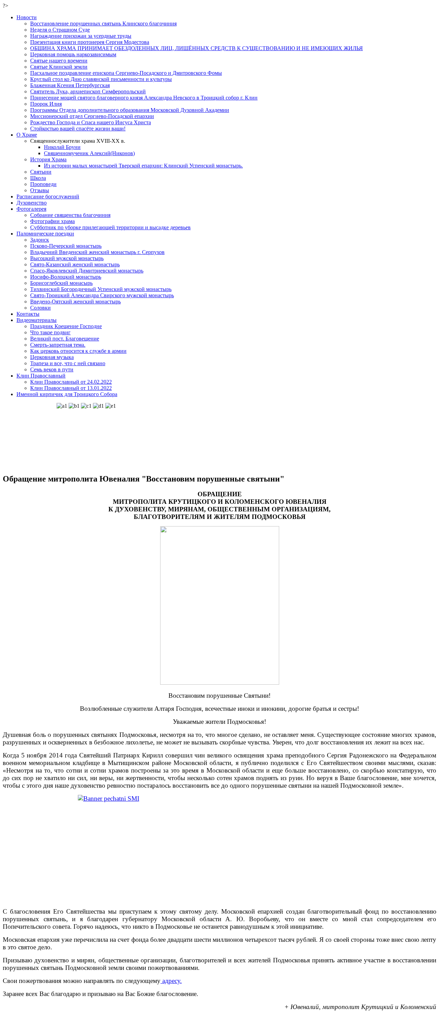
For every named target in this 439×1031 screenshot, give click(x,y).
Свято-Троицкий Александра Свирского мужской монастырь (102, 295)
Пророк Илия (46, 104)
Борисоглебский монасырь (61, 283)
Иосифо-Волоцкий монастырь (65, 277)
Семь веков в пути (51, 369)
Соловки (40, 308)
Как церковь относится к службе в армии (78, 351)
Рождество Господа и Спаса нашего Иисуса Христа (90, 122)
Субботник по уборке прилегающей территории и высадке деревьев (110, 227)
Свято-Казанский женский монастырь (75, 264)
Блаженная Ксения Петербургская (70, 85)
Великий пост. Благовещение (64, 338)
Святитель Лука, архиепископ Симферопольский (88, 91)
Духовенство (31, 203)
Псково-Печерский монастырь (66, 246)
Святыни (40, 172)
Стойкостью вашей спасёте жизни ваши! (78, 128)
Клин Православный (41, 376)
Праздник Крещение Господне (66, 326)
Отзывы (39, 190)
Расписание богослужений (47, 196)
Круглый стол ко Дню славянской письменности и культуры (101, 79)
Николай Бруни (62, 147)
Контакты (27, 314)
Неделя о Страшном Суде (60, 30)
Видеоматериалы (36, 320)
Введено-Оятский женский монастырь (75, 301)
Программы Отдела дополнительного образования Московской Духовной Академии (129, 110)
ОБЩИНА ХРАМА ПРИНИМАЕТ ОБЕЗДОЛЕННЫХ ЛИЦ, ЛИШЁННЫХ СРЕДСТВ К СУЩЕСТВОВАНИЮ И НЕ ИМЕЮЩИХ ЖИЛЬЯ (196, 48)
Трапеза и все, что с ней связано (67, 363)
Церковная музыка (52, 357)
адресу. (171, 980)
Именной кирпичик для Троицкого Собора (66, 394)
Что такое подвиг (50, 332)
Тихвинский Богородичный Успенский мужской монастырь (100, 289)
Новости (26, 17)
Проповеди (43, 184)
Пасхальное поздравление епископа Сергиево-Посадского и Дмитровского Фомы (126, 73)
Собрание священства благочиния (70, 215)
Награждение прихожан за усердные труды (80, 36)
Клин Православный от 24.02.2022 (71, 382)
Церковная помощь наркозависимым (73, 54)
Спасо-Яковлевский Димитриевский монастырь (86, 271)
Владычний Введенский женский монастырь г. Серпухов (97, 252)
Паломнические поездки (45, 233)
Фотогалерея (31, 209)
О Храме (26, 135)
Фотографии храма (52, 221)
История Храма (48, 159)
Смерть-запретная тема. (57, 345)
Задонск (39, 240)
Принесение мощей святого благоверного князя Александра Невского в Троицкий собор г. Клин (144, 98)
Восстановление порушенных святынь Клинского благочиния (103, 23)
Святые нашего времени (58, 60)
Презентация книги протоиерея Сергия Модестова (89, 42)
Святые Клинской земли (58, 67)
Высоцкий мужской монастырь (67, 258)
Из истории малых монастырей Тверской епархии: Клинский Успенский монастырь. (143, 166)
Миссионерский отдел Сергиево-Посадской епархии (92, 116)
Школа (38, 178)
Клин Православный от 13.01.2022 (71, 388)
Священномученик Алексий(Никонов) (89, 153)
